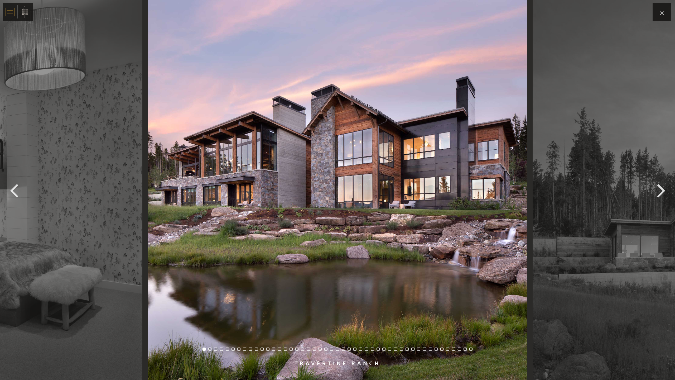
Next (661, 190)
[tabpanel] (337, 190)
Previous (14, 190)
